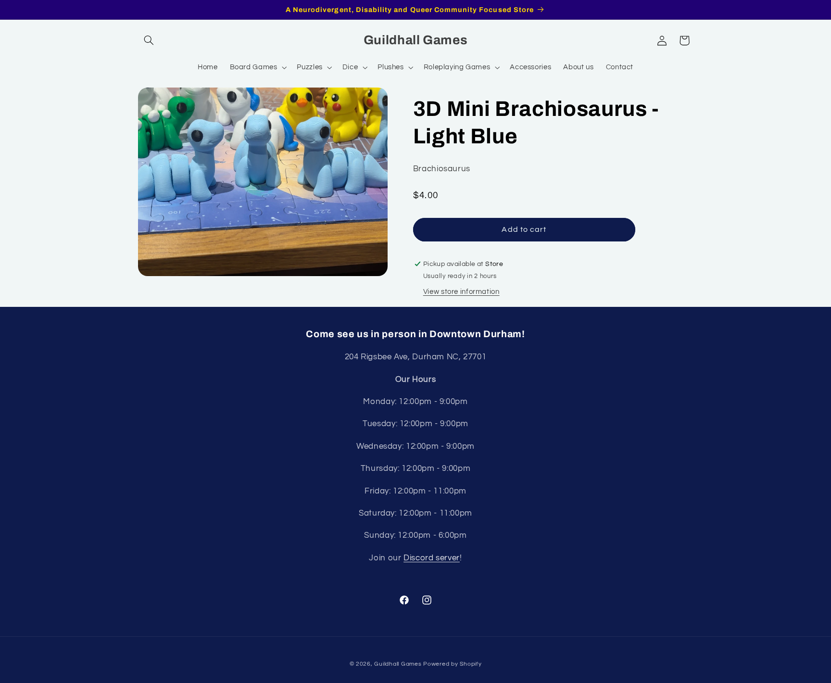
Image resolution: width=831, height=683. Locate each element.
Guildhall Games (397, 664)
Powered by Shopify (452, 664)
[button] (149, 40)
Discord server (431, 558)
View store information (461, 291)
